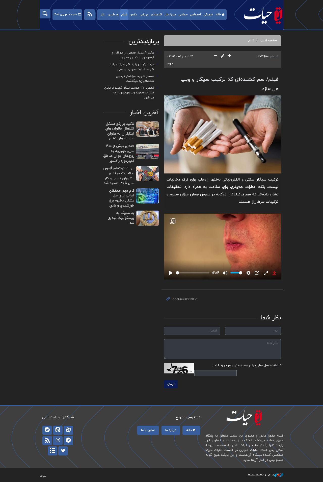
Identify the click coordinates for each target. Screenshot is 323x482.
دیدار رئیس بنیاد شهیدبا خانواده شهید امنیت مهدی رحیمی (132, 66)
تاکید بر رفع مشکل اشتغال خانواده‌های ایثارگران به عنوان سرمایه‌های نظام (119, 131)
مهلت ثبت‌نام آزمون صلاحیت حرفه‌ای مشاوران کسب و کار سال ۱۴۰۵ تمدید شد (118, 176)
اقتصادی (156, 15)
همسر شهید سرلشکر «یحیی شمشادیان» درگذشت (135, 78)
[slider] (192, 272)
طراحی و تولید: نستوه (261, 475)
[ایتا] (58, 430)
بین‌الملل (170, 15)
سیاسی (182, 15)
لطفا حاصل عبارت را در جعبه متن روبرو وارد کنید (247, 365)
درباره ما (170, 430)
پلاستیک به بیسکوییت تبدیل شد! (120, 218)
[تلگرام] (68, 440)
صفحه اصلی (268, 40)
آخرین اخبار (144, 112)
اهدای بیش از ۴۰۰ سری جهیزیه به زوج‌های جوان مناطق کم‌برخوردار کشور (118, 153)
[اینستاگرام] (58, 440)
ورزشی (144, 15)
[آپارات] (68, 430)
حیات (260, 15)
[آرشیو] (52, 450)
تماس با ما (148, 430)
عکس (133, 15)
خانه (218, 15)
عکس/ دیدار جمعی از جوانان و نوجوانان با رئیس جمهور (133, 55)
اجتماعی (195, 15)
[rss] (47, 440)
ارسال (170, 384)
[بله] (47, 430)
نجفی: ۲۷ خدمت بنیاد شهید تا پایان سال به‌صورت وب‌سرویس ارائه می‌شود (129, 93)
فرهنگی (208, 15)
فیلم (124, 15)
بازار (102, 15)
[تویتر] (63, 450)
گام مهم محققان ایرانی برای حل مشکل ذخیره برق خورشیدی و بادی (121, 198)
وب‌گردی (113, 15)
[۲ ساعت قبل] (147, 129)
